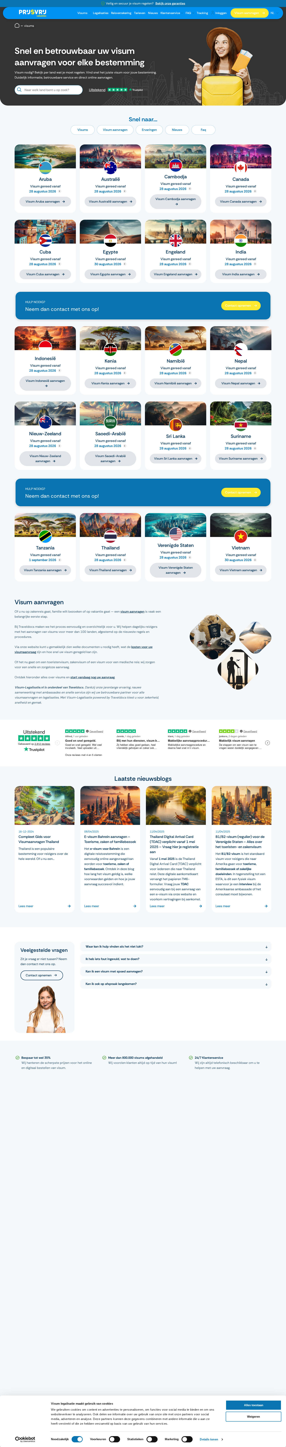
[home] (17, 26)
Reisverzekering (121, 13)
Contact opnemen (238, 305)
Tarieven (139, 13)
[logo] (32, 13)
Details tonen (209, 1439)
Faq (203, 130)
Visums (82, 13)
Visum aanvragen (246, 13)
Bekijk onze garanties (170, 3)
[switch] (114, 1439)
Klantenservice (170, 13)
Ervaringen (149, 130)
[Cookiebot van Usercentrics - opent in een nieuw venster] (25, 1439)
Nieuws (153, 13)
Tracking (202, 13)
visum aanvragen (132, 611)
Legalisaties (100, 13)
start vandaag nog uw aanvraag (92, 677)
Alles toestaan (253, 1405)
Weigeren (253, 1416)
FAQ (188, 13)
